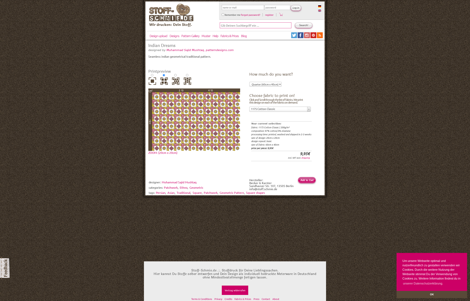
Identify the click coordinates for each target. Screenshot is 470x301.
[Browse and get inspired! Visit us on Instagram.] (307, 37)
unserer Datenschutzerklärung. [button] (423, 283)
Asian (171, 192)
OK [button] (432, 294)
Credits (228, 298)
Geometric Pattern (232, 192)
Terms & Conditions (201, 298)
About (275, 298)
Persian (160, 192)
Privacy (218, 298)
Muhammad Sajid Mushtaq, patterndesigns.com (200, 50)
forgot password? (250, 14)
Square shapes (255, 192)
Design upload (158, 36)
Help (215, 36)
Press (256, 298)
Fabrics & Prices (229, 36)
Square (197, 192)
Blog (244, 36)
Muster (206, 36)
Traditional (183, 192)
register (269, 14)
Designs (174, 36)
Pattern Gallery (190, 36)
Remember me (232, 14)
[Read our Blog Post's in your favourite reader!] (320, 37)
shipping (305, 157)
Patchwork (211, 192)
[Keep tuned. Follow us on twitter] (294, 37)
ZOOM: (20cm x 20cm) (162, 152)
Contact (266, 298)
